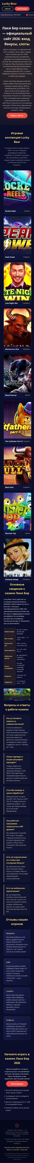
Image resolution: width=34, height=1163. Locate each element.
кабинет (8, 9)
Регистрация (17, 1084)
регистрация (22, 9)
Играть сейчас (17, 115)
